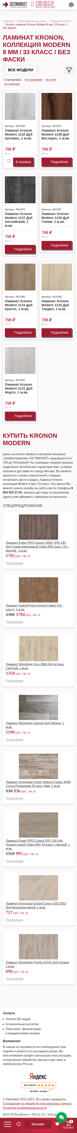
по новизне (12, 84)
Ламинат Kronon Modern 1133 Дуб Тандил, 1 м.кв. (55, 305)
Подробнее (59, 162)
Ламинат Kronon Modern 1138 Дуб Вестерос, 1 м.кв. (55, 134)
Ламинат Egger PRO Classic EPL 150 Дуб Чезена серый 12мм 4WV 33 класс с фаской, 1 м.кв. (38, 844)
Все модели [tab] (20, 70)
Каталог (38, 1124)
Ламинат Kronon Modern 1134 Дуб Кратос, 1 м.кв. (19, 305)
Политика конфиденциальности (25, 1107)
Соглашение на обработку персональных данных (37, 1103)
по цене (50, 79)
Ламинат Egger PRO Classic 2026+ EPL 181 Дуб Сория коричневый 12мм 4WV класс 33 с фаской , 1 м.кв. (37, 546)
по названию (33, 79)
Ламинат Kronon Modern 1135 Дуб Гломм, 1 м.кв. (55, 218)
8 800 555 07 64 (45, 2)
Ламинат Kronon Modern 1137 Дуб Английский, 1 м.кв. (19, 219)
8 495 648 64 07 (45, 4)
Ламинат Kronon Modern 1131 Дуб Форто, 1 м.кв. (19, 388)
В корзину (23, 162)
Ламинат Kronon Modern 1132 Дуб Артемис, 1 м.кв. (19, 134)
